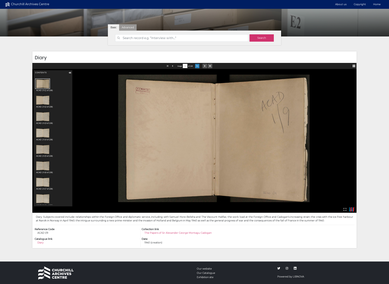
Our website (204, 268)
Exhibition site (205, 277)
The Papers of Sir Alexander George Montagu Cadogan (178, 232)
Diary (40, 242)
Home (377, 4)
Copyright (360, 4)
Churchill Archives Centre (29, 4)
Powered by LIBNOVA (290, 276)
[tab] (128, 27)
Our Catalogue (206, 273)
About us (340, 4)
